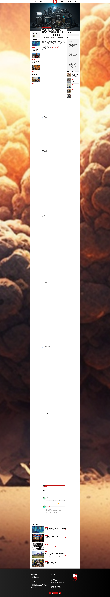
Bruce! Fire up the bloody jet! (50, 562)
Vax (69, 63)
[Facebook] (53, 35)
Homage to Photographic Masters (56, 485)
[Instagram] (53, 593)
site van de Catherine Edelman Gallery (58, 47)
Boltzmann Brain (48, 546)
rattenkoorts (48, 506)
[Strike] (50, 500)
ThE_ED (46, 537)
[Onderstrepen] (49, 500)
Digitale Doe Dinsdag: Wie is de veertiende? (56, 587)
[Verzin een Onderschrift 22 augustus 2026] (36, 67)
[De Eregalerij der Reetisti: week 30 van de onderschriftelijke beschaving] (69, 75)
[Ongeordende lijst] (53, 500)
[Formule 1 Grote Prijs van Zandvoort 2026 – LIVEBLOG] (36, 55)
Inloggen (64, 494)
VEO (33, 71)
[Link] (56, 500)
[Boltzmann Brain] (38, 546)
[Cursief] (48, 500)
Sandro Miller (44, 486)
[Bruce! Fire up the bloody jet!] (38, 563)
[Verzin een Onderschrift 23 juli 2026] (69, 91)
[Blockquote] (54, 500)
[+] (59, 500)
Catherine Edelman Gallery (48, 485)
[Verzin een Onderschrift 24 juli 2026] (69, 85)
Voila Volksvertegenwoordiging (55, 578)
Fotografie (44, 27)
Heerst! (34, 47)
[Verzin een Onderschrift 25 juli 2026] (69, 80)
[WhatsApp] (59, 35)
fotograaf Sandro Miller (55, 38)
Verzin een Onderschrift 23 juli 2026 (75, 91)
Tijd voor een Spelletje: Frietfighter (52, 536)
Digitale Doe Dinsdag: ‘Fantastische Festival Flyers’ (57, 582)
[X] (55, 35)
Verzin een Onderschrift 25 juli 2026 (75, 81)
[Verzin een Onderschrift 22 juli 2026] (69, 96)
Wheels (34, 59)
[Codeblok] (55, 500)
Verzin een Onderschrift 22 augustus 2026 (35, 73)
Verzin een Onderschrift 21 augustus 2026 (34, 86)
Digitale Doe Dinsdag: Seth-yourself (55, 586)
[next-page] (69, 99)
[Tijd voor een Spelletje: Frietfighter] (38, 538)
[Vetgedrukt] (47, 500)
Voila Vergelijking (53, 579)
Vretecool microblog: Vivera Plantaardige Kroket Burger (39, 585)
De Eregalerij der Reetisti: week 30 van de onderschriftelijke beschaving (75, 75)
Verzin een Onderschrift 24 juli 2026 (75, 86)
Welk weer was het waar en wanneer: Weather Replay (35, 49)
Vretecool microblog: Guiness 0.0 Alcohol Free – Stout (38, 584)
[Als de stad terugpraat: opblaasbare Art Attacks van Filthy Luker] (38, 554)
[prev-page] (67, 99)
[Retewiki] (60, 593)
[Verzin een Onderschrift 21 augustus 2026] (36, 79)
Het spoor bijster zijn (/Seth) (35, 577)
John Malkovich (63, 485)
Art (50, 27)
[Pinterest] (57, 35)
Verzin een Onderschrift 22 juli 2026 (75, 96)
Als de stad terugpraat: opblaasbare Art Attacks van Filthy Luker (54, 554)
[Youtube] (57, 593)
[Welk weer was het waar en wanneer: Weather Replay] (36, 43)
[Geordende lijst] (52, 500)
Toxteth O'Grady (47, 529)
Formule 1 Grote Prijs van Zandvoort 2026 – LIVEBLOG (35, 61)
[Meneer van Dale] (34, 36)
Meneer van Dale (37, 36)
